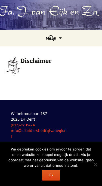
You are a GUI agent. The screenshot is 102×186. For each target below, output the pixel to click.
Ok (51, 175)
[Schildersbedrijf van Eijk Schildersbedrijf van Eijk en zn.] (51, 15)
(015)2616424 (23, 124)
